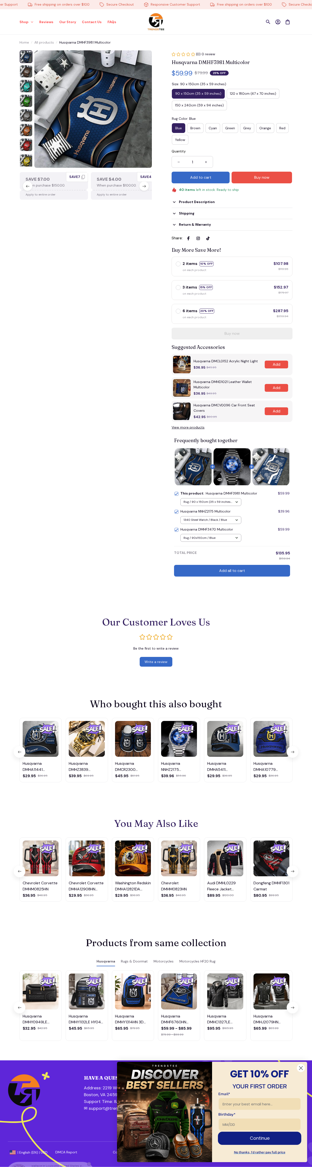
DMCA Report (66, 1152)
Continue (260, 1138)
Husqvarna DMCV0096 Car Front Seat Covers (224, 408)
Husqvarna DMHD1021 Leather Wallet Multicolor (223, 384)
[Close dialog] (301, 1068)
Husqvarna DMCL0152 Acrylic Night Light (226, 361)
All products (44, 42)
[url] (110, 1101)
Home (24, 42)
